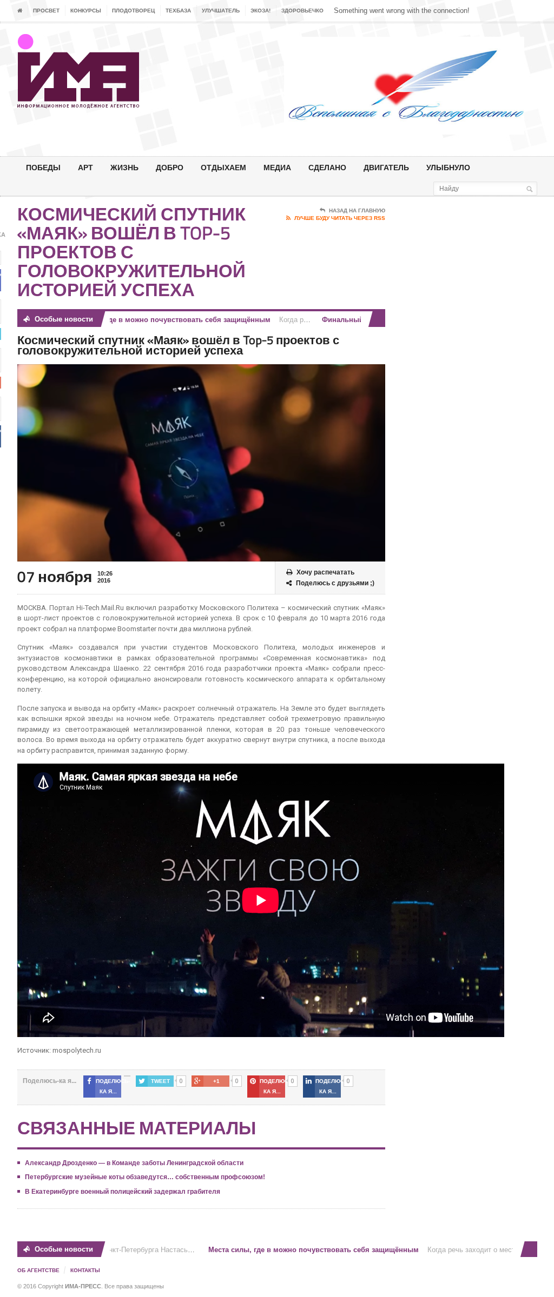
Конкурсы (85, 11)
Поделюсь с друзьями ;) (335, 583)
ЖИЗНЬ (124, 167)
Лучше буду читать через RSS (339, 218)
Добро (169, 167)
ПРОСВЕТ (46, 11)
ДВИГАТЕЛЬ (386, 167)
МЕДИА (277, 167)
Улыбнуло (448, 167)
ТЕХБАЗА (178, 11)
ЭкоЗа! (260, 11)
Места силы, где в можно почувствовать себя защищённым (148, 320)
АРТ (85, 167)
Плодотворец (133, 11)
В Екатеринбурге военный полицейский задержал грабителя (122, 1191)
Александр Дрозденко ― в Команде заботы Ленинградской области (134, 1163)
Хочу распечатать (325, 572)
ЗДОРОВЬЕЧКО (302, 11)
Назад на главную (357, 210)
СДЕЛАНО (327, 167)
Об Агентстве (38, 1270)
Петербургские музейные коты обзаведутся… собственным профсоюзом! (145, 1177)
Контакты (85, 1270)
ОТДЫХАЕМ (223, 167)
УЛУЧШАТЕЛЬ (221, 11)
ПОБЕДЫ (43, 167)
